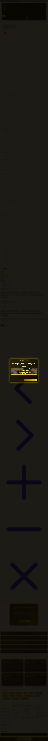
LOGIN (17, 380)
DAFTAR (31, 380)
